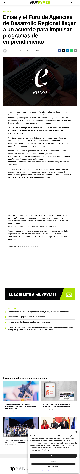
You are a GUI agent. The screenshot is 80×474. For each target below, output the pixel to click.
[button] (76, 432)
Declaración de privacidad (58, 470)
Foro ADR (20, 120)
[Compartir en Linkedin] (67, 50)
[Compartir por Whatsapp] (71, 50)
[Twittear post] (63, 50)
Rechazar (53, 461)
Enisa (10, 112)
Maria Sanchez (9, 411)
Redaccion (46, 409)
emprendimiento (21, 177)
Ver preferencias (53, 466)
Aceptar (53, 456)
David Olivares (15, 51)
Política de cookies (45, 470)
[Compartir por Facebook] (59, 50)
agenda (23, 246)
